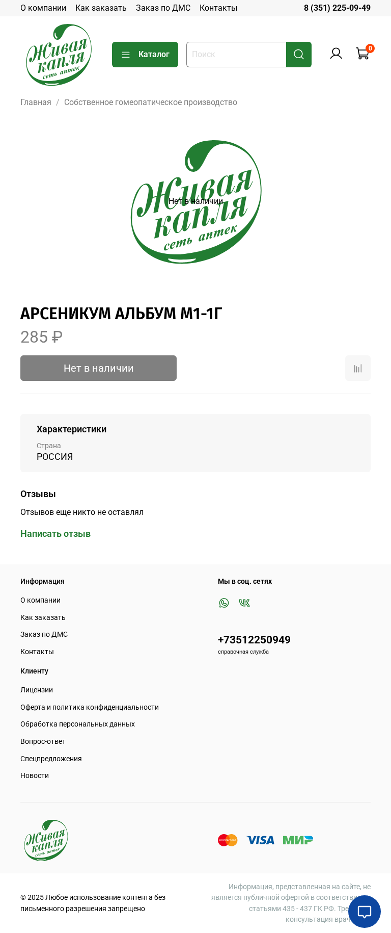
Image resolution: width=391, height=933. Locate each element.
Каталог (154, 54)
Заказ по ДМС (163, 8)
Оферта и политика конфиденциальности (89, 707)
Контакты (218, 8)
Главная (35, 102)
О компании (43, 8)
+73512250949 (254, 640)
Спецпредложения (51, 759)
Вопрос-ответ (43, 741)
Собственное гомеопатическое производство (150, 102)
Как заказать (101, 8)
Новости (34, 775)
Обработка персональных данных (77, 724)
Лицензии (36, 690)
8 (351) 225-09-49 (337, 8)
